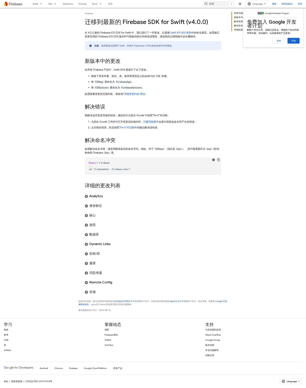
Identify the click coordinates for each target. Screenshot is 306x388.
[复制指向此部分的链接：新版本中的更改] (123, 61)
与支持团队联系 (213, 329)
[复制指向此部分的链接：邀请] (99, 263)
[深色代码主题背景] (213, 159)
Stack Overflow (213, 334)
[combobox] (219, 4)
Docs (95, 3)
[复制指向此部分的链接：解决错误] (108, 107)
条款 (6, 381)
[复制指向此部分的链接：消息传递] (105, 273)
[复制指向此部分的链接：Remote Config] (115, 282)
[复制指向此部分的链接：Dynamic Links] (114, 244)
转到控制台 (287, 3)
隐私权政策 (16, 381)
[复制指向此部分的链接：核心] (99, 215)
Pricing (82, 3)
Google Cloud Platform (95, 368)
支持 (110, 3)
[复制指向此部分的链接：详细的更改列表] (123, 186)
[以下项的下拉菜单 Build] (42, 4)
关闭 (279, 40)
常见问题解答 (212, 350)
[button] (153, 196)
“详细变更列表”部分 (134, 94)
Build (35, 3)
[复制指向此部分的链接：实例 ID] (103, 254)
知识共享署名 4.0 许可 (128, 301)
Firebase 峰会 (111, 334)
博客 (274, 3)
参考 (6, 334)
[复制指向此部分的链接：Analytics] (106, 196)
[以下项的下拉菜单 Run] (56, 4)
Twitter (108, 340)
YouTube (109, 345)
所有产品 (117, 368)
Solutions (68, 3)
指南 (6, 329)
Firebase (89, 13)
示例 (6, 340)
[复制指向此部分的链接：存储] (99, 292)
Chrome (58, 368)
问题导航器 (149, 121)
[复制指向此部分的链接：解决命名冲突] (118, 141)
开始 (293, 40)
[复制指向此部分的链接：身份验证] (105, 206)
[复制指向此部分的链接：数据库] (102, 234)
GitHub (7, 350)
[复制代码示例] (218, 159)
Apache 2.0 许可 (178, 301)
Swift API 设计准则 (180, 32)
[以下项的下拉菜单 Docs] (101, 4)
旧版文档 (209, 355)
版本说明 (209, 345)
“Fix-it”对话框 (126, 127)
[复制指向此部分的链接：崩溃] (99, 225)
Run (50, 3)
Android (44, 368)
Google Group (212, 340)
